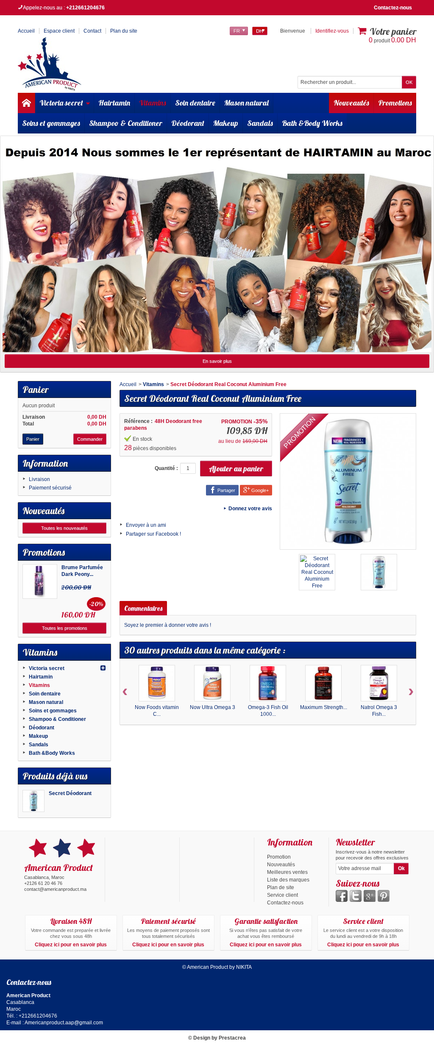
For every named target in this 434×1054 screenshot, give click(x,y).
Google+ (259, 490)
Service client (282, 895)
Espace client (59, 31)
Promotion (279, 857)
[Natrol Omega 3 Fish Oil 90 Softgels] (379, 683)
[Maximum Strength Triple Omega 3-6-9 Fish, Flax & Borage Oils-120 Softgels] (323, 683)
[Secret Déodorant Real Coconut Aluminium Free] (33, 801)
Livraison (39, 479)
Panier (35, 389)
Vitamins (152, 103)
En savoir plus (217, 361)
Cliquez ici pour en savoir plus (71, 945)
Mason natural (246, 103)
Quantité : (166, 468)
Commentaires (143, 608)
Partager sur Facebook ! (153, 534)
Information (45, 463)
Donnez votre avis (250, 509)
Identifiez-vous (332, 31)
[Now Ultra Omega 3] (212, 683)
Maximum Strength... (323, 707)
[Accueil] (26, 103)
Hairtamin (114, 103)
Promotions (395, 103)
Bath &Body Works (312, 123)
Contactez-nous (393, 8)
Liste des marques (288, 880)
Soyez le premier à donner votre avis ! (167, 625)
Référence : (138, 421)
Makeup (225, 123)
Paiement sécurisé (50, 488)
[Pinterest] (383, 896)
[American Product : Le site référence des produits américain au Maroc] (49, 64)
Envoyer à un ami (146, 525)
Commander (90, 439)
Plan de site (280, 887)
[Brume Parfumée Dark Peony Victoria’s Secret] (39, 581)
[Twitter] (356, 896)
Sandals (260, 123)
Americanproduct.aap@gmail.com (64, 1023)
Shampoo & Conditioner (125, 123)
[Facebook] (342, 896)
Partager (225, 490)
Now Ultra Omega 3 (212, 707)
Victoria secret (61, 103)
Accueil (128, 384)
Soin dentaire (195, 103)
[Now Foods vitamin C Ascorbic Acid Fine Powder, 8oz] (157, 683)
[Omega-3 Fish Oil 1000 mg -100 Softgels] (268, 683)
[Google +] (370, 896)
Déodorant (187, 123)
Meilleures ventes (287, 872)
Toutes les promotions (64, 628)
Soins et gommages (51, 123)
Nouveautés (351, 103)
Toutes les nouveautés (64, 528)
